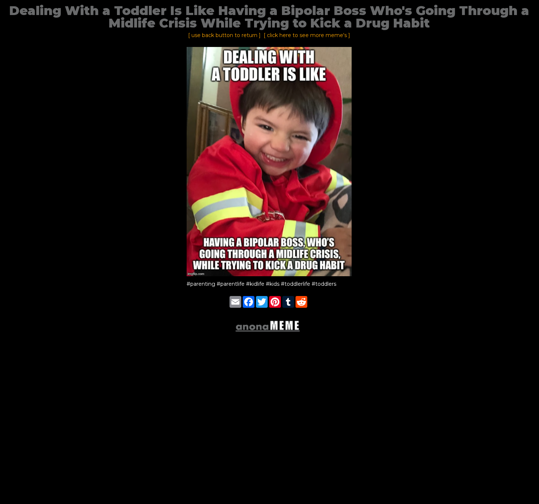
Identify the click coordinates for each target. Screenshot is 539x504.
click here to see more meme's (307, 35)
